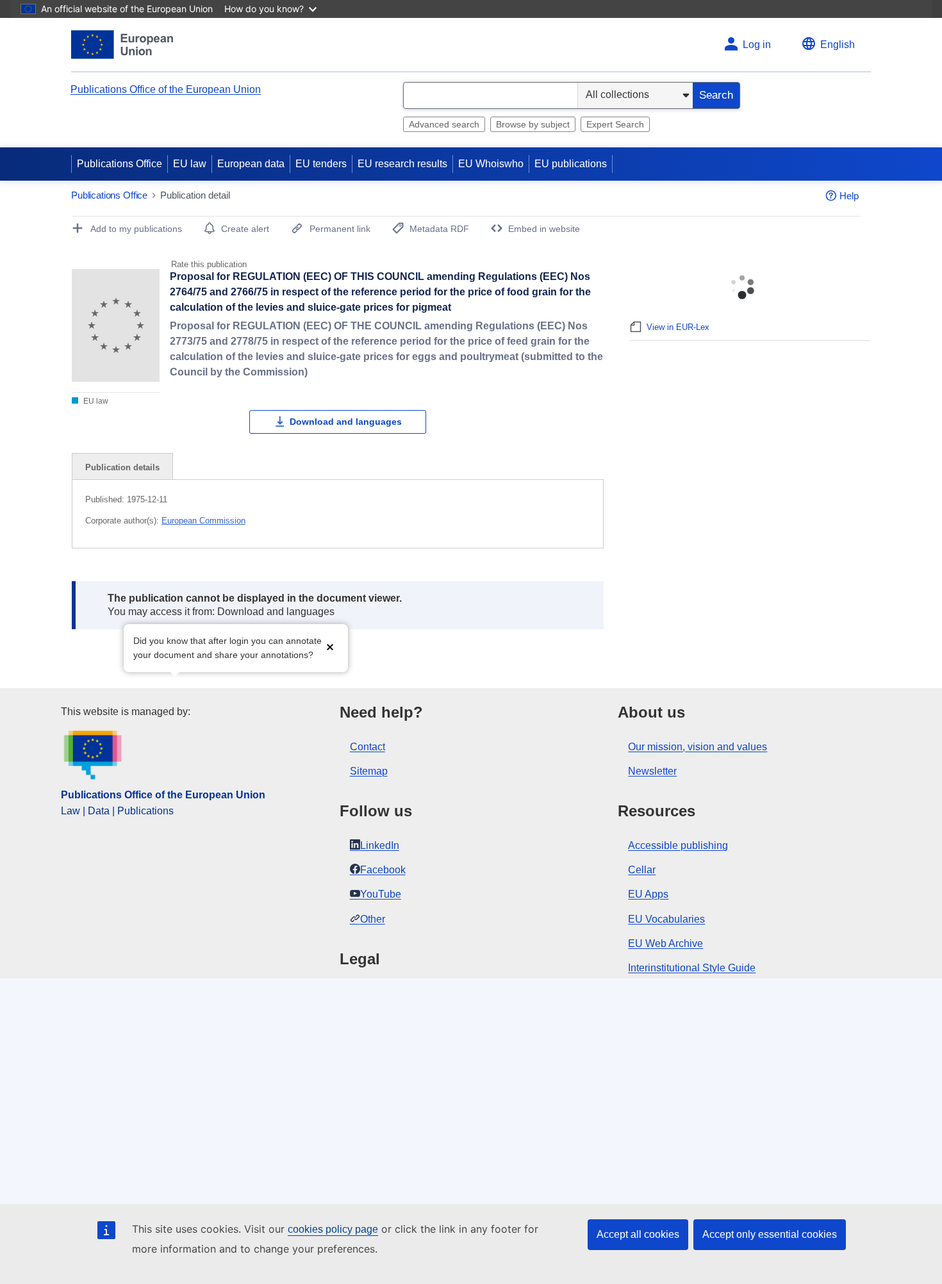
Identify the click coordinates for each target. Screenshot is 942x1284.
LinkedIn (379, 845)
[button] (330, 647)
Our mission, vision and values (697, 746)
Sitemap (369, 771)
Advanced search (444, 124)
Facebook (383, 869)
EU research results (402, 163)
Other (372, 919)
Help (849, 195)
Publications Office (119, 163)
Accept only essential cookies (769, 1234)
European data (251, 163)
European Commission (203, 520)
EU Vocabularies (666, 919)
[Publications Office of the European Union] (122, 44)
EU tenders (321, 163)
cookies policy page (333, 1229)
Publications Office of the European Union (165, 89)
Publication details (122, 467)
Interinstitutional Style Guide (692, 967)
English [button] (837, 44)
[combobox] (490, 95)
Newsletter (652, 771)
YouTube (380, 894)
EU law (189, 163)
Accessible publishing (678, 845)
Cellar (642, 869)
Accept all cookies (638, 1234)
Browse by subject (533, 124)
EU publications (570, 163)
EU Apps (648, 894)
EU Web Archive (665, 943)
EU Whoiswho (491, 163)
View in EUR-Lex (678, 327)
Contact (367, 746)
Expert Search (615, 124)
